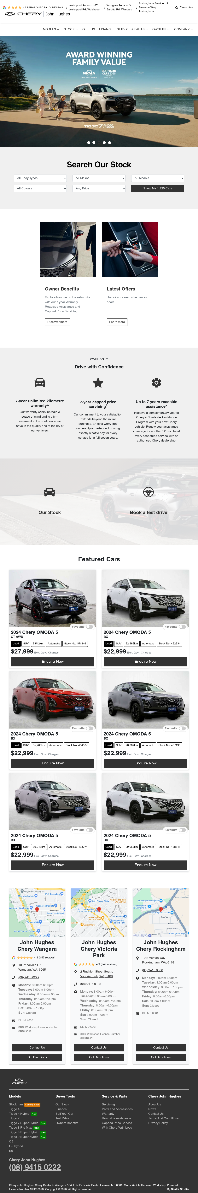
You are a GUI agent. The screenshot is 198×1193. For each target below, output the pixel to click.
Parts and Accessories (117, 1109)
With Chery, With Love (117, 1127)
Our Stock (62, 1104)
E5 (11, 1150)
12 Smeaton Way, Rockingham (153, 7)
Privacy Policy (158, 1123)
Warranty (108, 1113)
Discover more (57, 322)
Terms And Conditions (163, 1118)
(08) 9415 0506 (152, 970)
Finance (106, 29)
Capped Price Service (117, 1123)
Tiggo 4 (14, 1109)
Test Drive (62, 1118)
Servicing (108, 1104)
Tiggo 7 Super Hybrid (23, 1123)
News (152, 1109)
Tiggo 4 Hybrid (19, 1113)
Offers (88, 29)
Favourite (78, 627)
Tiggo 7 (14, 1118)
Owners (159, 29)
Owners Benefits (66, 1123)
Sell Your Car (64, 1113)
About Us (154, 1104)
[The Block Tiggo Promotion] (99, 91)
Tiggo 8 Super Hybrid (23, 1132)
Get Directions (37, 1057)
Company (182, 29)
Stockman (16, 1104)
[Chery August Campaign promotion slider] (88, 142)
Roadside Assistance (116, 1118)
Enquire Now (53, 662)
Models (49, 29)
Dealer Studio (180, 1189)
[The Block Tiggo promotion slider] (104, 142)
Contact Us (37, 1047)
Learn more (117, 322)
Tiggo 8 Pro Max (20, 1127)
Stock (69, 29)
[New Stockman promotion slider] (109, 142)
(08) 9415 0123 (90, 984)
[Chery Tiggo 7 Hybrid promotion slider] (99, 142)
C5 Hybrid (16, 1146)
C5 (11, 1141)
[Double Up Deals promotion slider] (93, 142)
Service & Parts (131, 29)
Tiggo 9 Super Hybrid (23, 1137)
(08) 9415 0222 (28, 977)
